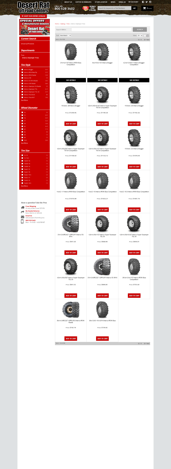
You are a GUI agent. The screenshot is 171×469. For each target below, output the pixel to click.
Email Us (29, 216)
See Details (70, 80)
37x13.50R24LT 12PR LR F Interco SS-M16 (71, 236)
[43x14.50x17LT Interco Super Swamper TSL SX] (102, 224)
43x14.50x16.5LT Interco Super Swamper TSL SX (134, 236)
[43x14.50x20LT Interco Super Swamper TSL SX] (71, 267)
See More (24, 100)
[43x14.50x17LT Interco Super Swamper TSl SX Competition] (102, 138)
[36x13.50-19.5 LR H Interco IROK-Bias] (102, 310)
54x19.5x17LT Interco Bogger (102, 63)
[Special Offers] (34, 34)
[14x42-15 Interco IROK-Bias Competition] (102, 181)
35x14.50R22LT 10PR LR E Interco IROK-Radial (71, 322)
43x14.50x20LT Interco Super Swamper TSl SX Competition (71, 150)
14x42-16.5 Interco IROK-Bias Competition (134, 192)
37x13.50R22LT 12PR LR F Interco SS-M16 (102, 278)
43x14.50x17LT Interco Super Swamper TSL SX (102, 236)
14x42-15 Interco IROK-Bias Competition (102, 192)
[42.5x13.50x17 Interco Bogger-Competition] (134, 52)
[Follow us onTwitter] (147, 2)
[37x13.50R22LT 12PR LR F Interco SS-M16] (102, 267)
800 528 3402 (31, 220)
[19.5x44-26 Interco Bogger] (134, 95)
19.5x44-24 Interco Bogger (134, 149)
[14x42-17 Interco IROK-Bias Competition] (71, 181)
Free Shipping (31, 206)
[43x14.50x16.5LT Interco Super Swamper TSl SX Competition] (102, 95)
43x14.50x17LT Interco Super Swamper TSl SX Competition (102, 150)
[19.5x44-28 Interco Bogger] (71, 95)
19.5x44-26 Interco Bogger (134, 106)
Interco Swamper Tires (30, 58)
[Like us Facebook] (143, 2)
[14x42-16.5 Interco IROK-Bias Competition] (134, 181)
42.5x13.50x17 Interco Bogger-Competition (134, 64)
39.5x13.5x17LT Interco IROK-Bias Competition (134, 279)
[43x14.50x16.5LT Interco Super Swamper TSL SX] (134, 224)
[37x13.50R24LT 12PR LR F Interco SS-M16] (71, 224)
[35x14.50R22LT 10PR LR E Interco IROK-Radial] (71, 310)
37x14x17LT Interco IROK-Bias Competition (70, 64)
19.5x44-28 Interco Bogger (70, 106)
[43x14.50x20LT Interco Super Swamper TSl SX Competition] (71, 138)
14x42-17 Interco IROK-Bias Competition (71, 192)
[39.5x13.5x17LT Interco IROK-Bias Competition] (134, 267)
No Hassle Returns (32, 211)
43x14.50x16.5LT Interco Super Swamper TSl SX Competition (102, 107)
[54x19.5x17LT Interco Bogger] (102, 52)
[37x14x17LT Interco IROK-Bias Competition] (71, 52)
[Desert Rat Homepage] (33, 7)
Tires (22, 55)
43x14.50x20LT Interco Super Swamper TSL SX (71, 279)
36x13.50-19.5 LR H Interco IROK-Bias (102, 321)
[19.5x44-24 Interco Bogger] (134, 138)
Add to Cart (71, 123)
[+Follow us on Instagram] (150, 2)
